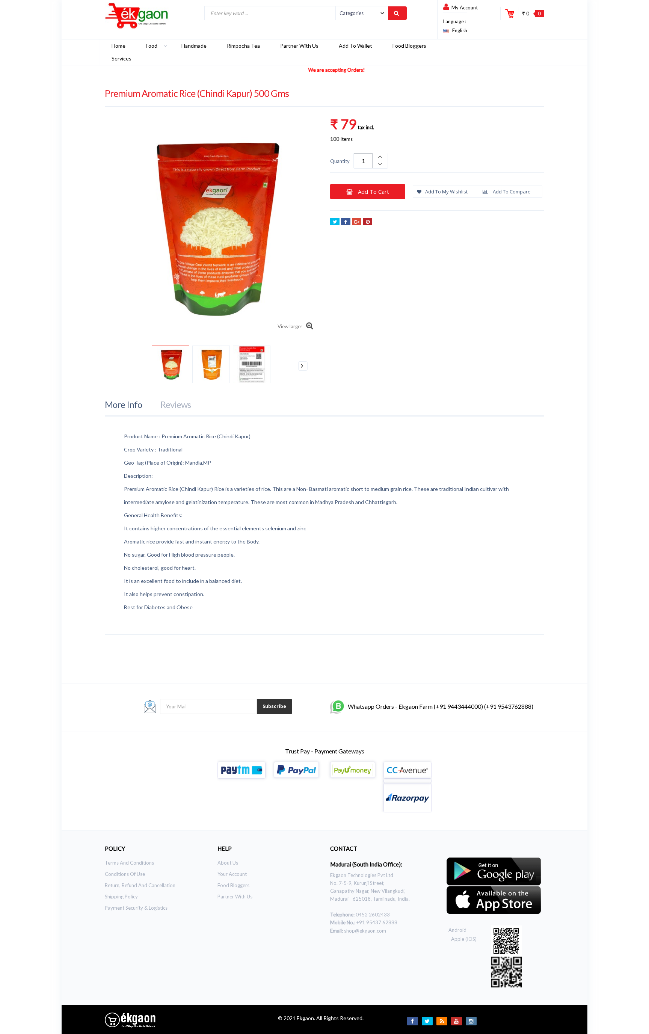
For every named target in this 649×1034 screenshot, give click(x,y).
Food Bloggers (233, 885)
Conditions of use (125, 874)
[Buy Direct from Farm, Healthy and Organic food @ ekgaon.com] (137, 15)
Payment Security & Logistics (136, 908)
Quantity (340, 161)
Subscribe (274, 706)
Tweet (335, 221)
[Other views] (120, 366)
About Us (227, 863)
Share (345, 221)
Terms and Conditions (129, 863)
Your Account (232, 874)
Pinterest (367, 221)
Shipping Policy (121, 897)
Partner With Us (234, 897)
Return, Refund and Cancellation (140, 885)
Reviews (175, 404)
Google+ (356, 221)
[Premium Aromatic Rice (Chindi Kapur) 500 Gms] (170, 364)
